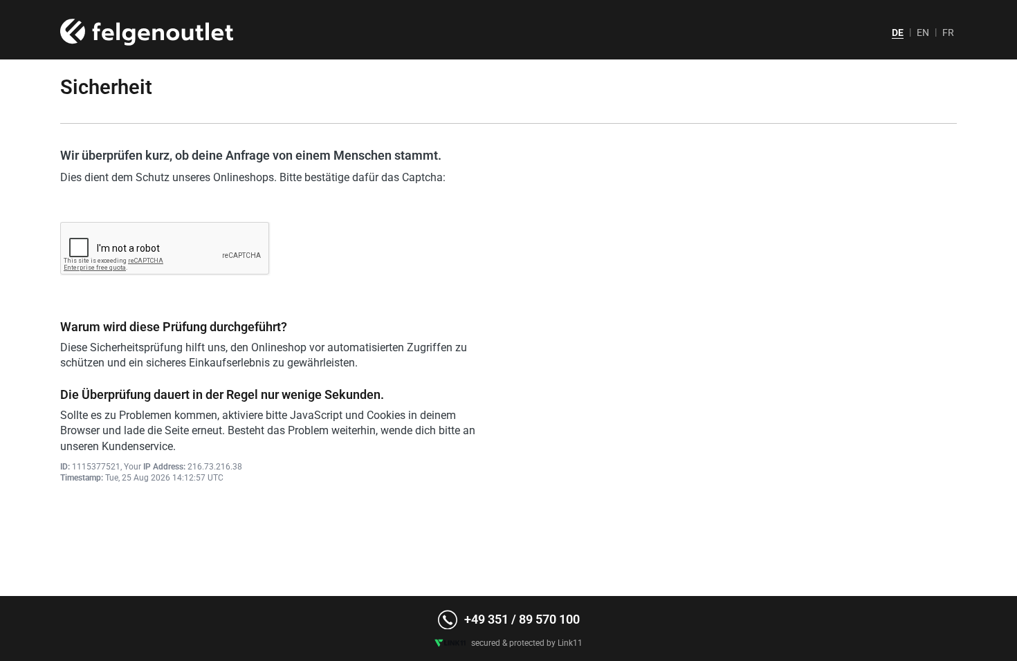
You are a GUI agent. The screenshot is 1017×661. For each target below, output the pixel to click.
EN (923, 32)
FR (948, 32)
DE (898, 32)
